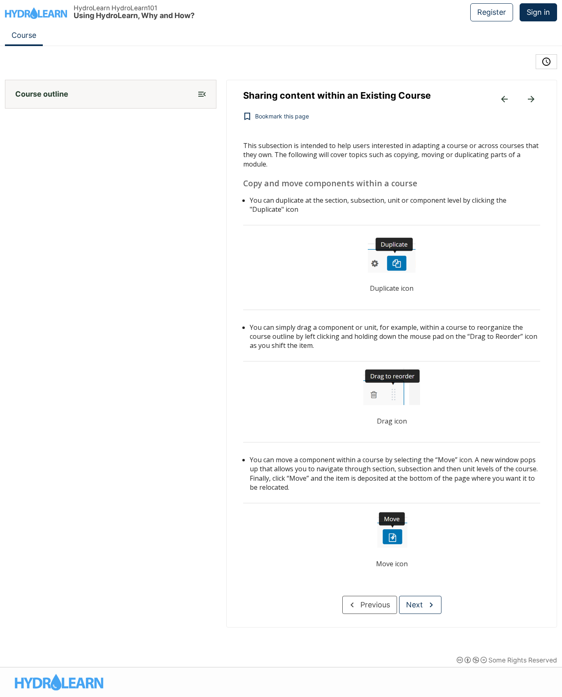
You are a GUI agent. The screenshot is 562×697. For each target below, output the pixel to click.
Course (24, 35)
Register (491, 12)
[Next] (531, 99)
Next (414, 604)
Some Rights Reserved (507, 660)
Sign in (538, 12)
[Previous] (504, 99)
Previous (375, 604)
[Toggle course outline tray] (202, 94)
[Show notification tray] (546, 61)
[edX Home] (59, 682)
